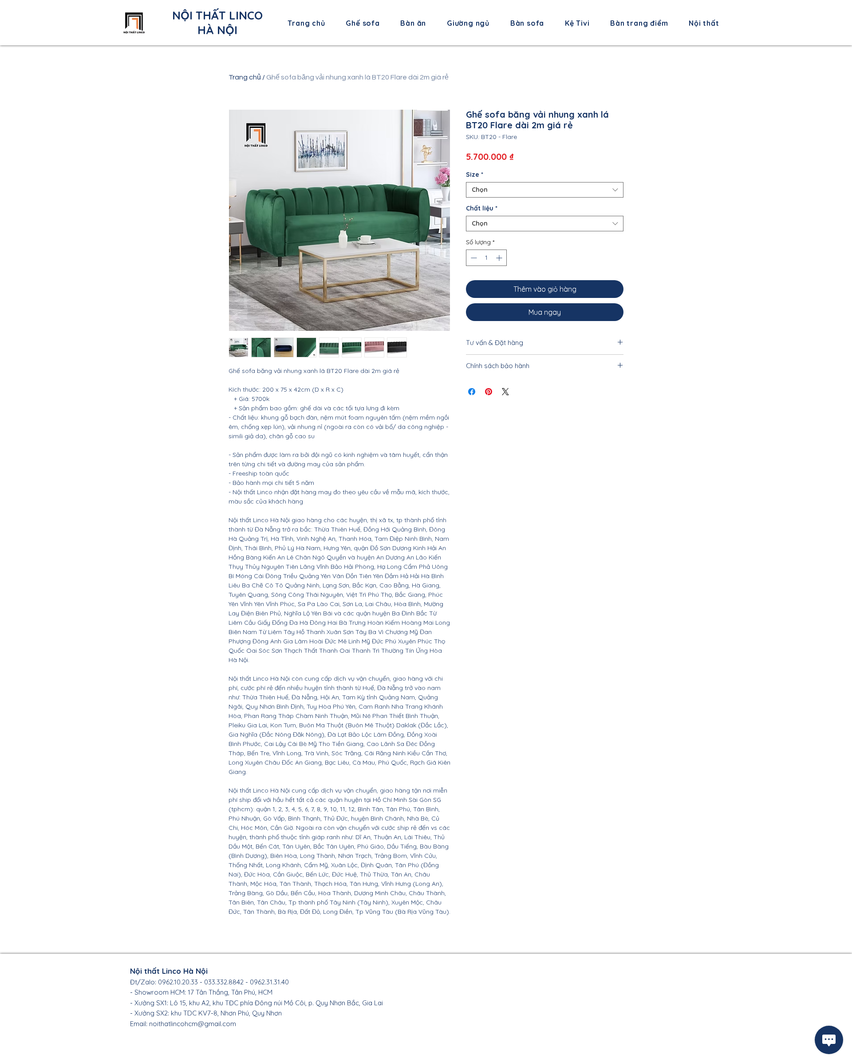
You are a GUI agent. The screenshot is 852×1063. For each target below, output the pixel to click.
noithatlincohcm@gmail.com (192, 1023)
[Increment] (499, 258)
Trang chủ (245, 77)
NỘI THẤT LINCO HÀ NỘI (217, 22)
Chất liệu (481, 208)
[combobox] (544, 190)
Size (474, 174)
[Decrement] (472, 258)
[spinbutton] (486, 258)
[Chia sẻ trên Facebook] (471, 391)
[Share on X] (505, 391)
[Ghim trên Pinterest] (488, 391)
